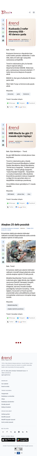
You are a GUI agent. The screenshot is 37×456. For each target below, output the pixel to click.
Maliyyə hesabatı (6, 407)
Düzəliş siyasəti (5, 404)
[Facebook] (7, 431)
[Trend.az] (6, 12)
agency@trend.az (5, 375)
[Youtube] (15, 431)
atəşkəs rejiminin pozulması (16, 309)
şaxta (18, 94)
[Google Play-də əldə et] (23, 440)
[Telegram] (18, 431)
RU (22, 453)
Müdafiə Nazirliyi (12, 305)
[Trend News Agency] (6, 358)
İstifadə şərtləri (5, 414)
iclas (29, 194)
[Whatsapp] (3, 431)
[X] (11, 431)
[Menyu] (34, 12)
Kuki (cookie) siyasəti (7, 422)
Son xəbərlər (4, 383)
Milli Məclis (11, 194)
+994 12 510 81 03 (6, 373)
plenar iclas (21, 194)
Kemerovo (26, 94)
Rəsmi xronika (5, 386)
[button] (3, 20)
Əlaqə (3, 399)
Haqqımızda (4, 393)
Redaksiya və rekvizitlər (7, 396)
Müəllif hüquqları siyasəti (8, 419)
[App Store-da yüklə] (8, 440)
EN (15, 453)
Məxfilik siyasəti (5, 417)
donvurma (10, 94)
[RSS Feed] (26, 431)
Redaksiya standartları (7, 401)
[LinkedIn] (22, 431)
